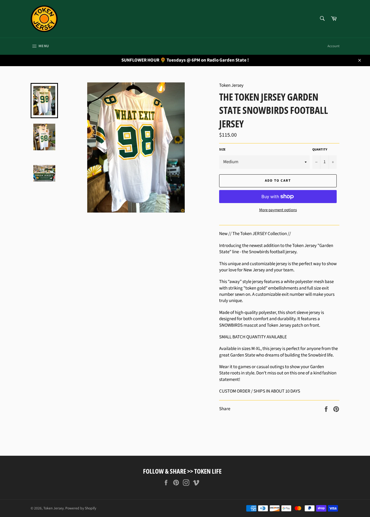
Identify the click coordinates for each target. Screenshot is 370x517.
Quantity (319, 149)
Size (222, 149)
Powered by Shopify (80, 508)
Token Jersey (53, 508)
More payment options (278, 210)
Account (333, 46)
